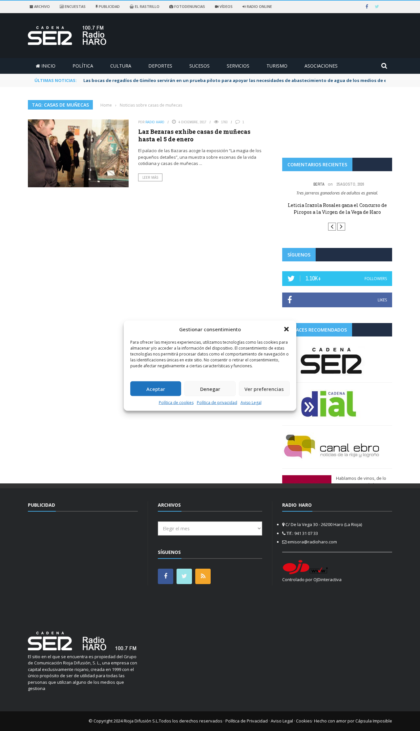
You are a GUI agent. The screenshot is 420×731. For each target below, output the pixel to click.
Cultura (120, 66)
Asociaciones (321, 66)
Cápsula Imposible (373, 721)
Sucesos (199, 66)
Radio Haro (154, 122)
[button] (286, 329)
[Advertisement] (83, 567)
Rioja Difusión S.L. (141, 721)
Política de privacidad (217, 402)
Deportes (160, 66)
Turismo (276, 66)
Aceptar (155, 388)
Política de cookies (176, 402)
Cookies (304, 721)
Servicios (238, 66)
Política (83, 66)
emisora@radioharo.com (312, 542)
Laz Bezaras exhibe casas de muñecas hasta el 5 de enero (194, 135)
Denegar (210, 388)
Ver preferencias (264, 388)
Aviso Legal (251, 402)
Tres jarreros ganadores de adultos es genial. (337, 193)
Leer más (150, 177)
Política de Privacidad (246, 721)
